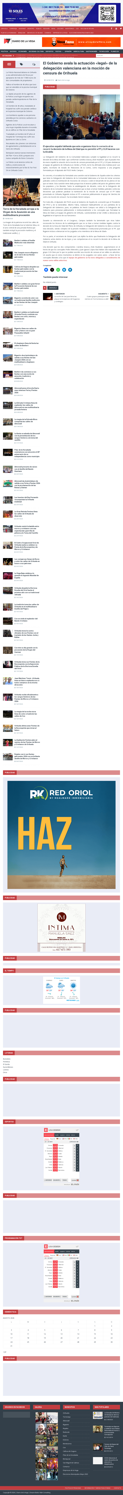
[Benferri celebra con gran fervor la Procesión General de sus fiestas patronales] (8, 286)
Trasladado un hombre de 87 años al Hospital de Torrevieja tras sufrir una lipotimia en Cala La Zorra (20, 137)
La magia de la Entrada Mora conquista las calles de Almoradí (25, 421)
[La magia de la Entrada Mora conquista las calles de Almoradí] (8, 421)
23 (112, 1338)
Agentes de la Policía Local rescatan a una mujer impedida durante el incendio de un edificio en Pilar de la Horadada (21, 127)
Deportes (49, 51)
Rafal (53, 28)
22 (95, 1338)
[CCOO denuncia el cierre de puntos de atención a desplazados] (98, 1460)
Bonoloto (6, 1059)
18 (28, 1338)
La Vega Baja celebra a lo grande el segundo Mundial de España (26, 575)
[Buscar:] (108, 55)
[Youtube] (116, 28)
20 (61, 1338)
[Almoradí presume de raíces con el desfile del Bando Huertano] (8, 469)
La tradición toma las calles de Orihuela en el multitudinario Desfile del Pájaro (26, 607)
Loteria (6, 1070)
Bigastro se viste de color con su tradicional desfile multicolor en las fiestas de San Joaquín (27, 300)
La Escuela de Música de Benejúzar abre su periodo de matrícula (111, 1415)
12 (45, 1334)
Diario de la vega (63, 80)
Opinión (68, 51)
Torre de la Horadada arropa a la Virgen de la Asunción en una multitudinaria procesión (21, 212)
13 (61, 1334)
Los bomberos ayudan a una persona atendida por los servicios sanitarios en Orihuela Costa (21, 118)
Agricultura (79, 51)
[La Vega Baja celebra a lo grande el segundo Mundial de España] (8, 575)
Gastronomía (91, 51)
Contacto (117, 1488)
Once (5, 1072)
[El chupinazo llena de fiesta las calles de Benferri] (8, 345)
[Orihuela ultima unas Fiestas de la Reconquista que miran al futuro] (8, 728)
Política (4, 51)
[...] (18, 233)
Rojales (38, 28)
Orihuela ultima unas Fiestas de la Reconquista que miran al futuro (26, 728)
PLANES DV (115, 51)
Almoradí (22, 28)
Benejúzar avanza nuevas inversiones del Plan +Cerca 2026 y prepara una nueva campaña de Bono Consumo (20, 155)
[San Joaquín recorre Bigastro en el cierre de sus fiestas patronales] (8, 255)
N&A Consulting (45, 1493)
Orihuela (4, 28)
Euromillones (8, 1067)
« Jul (4, 1352)
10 (11, 1334)
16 (112, 1334)
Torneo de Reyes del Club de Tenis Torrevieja (111, 1446)
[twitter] (121, 28)
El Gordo (6, 1064)
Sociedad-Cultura (36, 51)
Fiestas (58, 51)
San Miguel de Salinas (35, 33)
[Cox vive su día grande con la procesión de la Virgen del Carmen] (8, 650)
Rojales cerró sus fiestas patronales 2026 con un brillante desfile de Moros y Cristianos (27, 756)
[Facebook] (111, 28)
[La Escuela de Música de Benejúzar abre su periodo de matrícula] (98, 1415)
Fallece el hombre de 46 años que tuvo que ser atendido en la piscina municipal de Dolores (21, 87)
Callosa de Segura (87, 28)
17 (11, 1338)
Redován (46, 28)
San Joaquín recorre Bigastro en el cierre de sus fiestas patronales (26, 255)
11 (28, 1334)
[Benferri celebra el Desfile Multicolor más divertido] (8, 243)
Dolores (60, 28)
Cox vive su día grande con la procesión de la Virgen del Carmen (25, 650)
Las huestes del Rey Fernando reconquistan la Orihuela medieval (26, 499)
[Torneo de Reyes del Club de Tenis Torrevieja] (98, 1447)
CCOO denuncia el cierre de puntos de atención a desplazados (111, 1461)
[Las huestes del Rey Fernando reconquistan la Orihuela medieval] (8, 500)
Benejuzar (21, 33)
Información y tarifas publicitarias (97, 1488)
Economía (22, 51)
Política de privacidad (73, 1488)
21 (78, 1338)
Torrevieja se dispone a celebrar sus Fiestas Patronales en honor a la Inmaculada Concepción (112, 1431)
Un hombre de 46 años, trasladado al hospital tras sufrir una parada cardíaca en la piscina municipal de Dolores (21, 108)
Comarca (48, 33)
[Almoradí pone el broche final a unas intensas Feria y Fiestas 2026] (8, 390)
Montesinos (69, 28)
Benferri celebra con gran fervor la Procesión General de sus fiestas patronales (27, 286)
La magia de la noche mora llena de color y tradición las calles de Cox (25, 714)
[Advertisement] (61, 1031)
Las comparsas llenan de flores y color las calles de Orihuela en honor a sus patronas (27, 561)
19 (45, 1338)
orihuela (53, 288)
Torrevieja (13, 28)
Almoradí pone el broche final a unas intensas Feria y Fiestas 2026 (26, 390)
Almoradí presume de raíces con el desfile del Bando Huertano (25, 469)
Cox (77, 28)
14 (78, 1334)
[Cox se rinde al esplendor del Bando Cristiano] (8, 621)
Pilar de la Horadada (8, 33)
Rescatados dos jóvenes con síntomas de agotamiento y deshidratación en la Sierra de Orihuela (21, 146)
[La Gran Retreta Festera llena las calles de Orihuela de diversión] (8, 514)
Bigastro (31, 28)
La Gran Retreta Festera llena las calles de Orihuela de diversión (25, 514)
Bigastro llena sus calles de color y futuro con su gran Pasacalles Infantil (25, 331)
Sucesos (13, 51)
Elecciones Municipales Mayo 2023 (81, 33)
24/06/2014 (50, 80)
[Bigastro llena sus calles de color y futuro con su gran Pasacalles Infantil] (8, 331)
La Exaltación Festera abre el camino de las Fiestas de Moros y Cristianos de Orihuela (27, 742)
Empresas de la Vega (60, 33)
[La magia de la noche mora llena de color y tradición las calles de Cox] (8, 714)
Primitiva (6, 1061)
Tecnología (104, 51)
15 (95, 1334)
